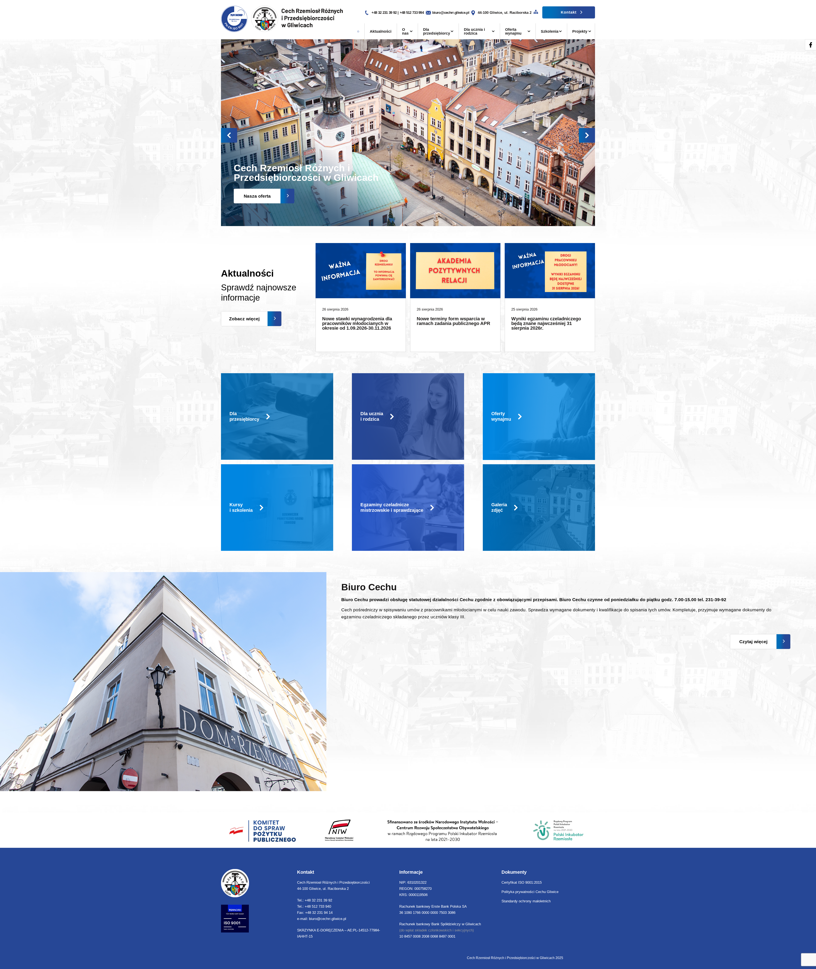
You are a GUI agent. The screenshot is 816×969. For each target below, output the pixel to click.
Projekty (579, 31)
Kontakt (569, 12)
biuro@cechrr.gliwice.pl (450, 13)
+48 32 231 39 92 (384, 13)
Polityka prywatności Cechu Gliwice (530, 892)
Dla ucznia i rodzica (474, 31)
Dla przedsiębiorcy (436, 31)
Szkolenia (549, 31)
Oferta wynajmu (513, 31)
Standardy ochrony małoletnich (526, 901)
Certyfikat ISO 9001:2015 (522, 882)
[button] (587, 135)
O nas (405, 31)
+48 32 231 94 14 (319, 913)
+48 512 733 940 (318, 906)
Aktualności (380, 31)
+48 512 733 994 (412, 13)
